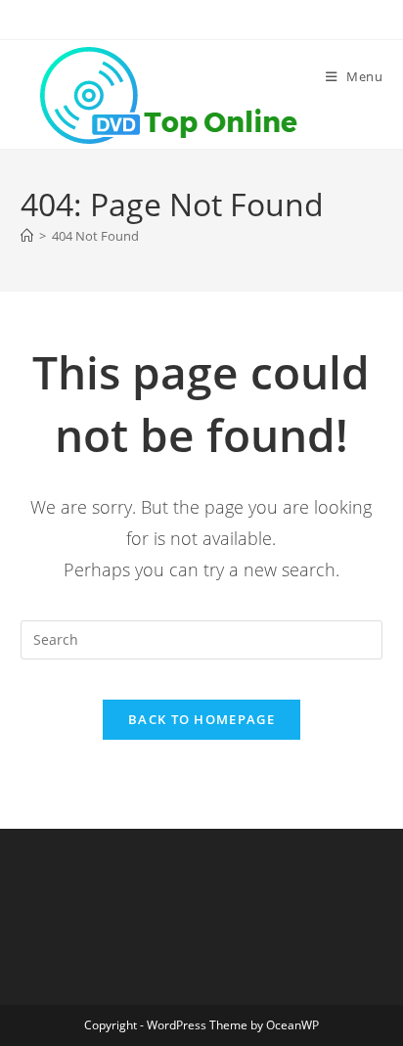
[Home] (27, 236)
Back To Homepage (201, 719)
